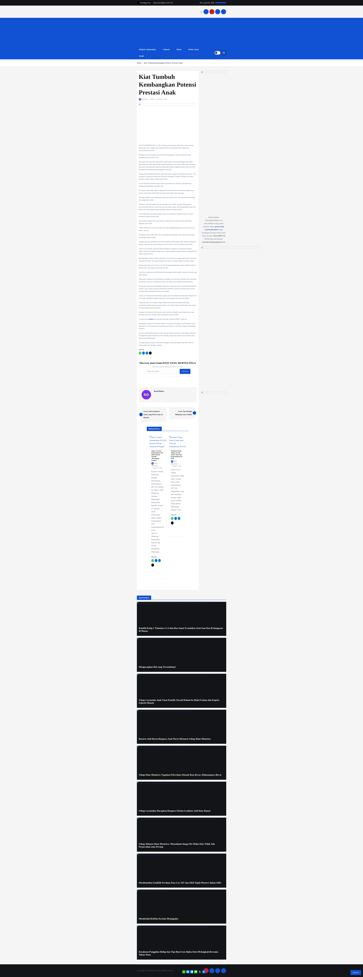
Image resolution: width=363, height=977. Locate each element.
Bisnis (179, 49)
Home (139, 63)
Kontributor (145, 99)
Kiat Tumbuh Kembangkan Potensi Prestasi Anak (163, 63)
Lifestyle (166, 49)
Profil (141, 56)
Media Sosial (193, 49)
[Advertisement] (181, 32)
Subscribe (185, 371)
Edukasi (152, 99)
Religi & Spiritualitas (147, 49)
